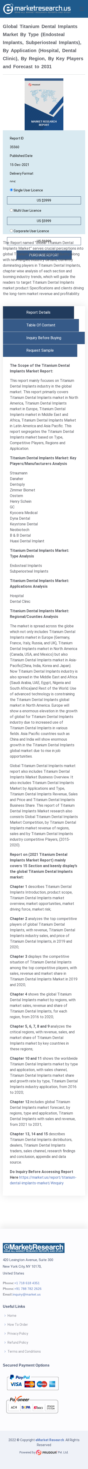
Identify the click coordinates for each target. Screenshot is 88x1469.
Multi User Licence (27, 210)
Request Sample (40, 350)
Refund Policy (18, 1342)
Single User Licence (28, 190)
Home (12, 1315)
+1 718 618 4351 (27, 1283)
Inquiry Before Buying (43, 338)
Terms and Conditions (24, 1351)
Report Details (38, 312)
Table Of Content (40, 325)
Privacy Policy (18, 1333)
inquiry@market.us (27, 1294)
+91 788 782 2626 (28, 1289)
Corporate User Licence (31, 231)
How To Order (18, 1324)
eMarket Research (49, 1440)
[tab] (38, 312)
